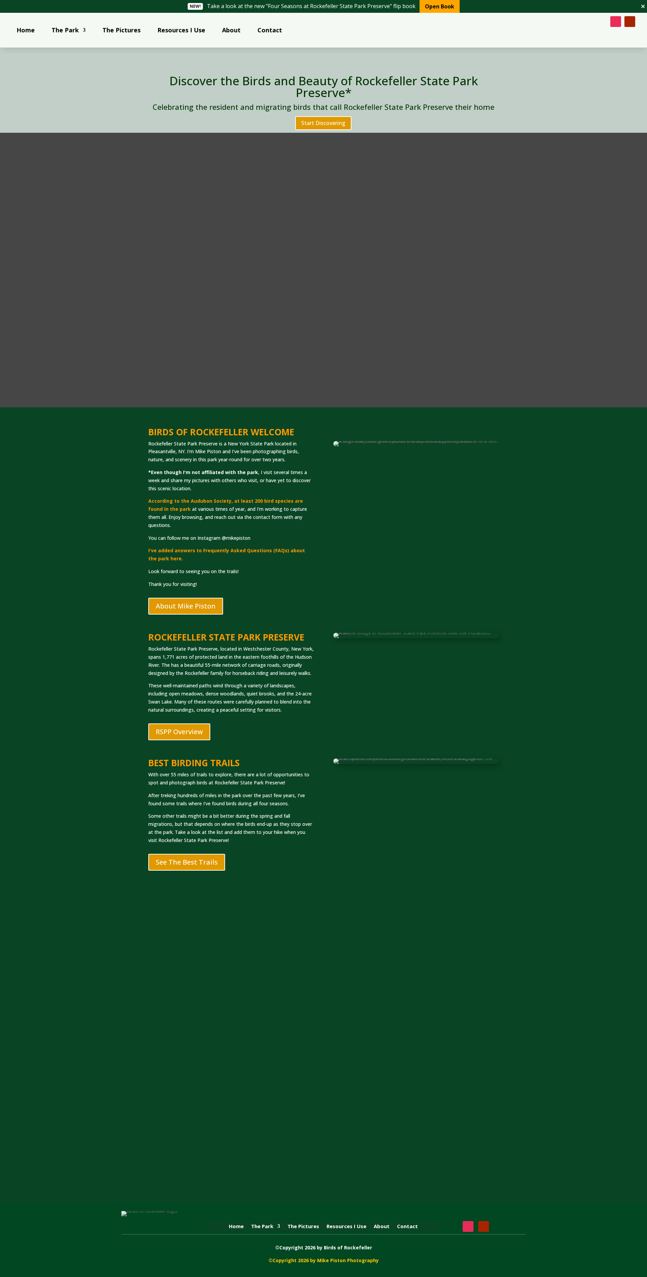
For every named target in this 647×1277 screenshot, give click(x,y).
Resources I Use (181, 30)
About (231, 30)
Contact (269, 30)
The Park (65, 30)
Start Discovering (323, 123)
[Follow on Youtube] (629, 21)
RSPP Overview (179, 731)
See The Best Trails (187, 862)
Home (26, 30)
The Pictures (121, 30)
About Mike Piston (186, 606)
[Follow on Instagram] (615, 21)
